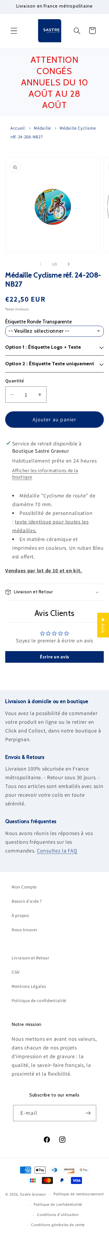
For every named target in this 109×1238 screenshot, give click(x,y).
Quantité (14, 381)
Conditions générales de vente (58, 1224)
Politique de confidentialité (39, 1000)
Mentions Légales (29, 986)
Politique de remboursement (78, 1194)
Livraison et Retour (30, 958)
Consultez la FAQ (57, 850)
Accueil (17, 128)
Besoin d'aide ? (27, 901)
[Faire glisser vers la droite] (68, 264)
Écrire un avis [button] (54, 657)
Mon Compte (24, 887)
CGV (16, 972)
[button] (14, 30)
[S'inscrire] (88, 1113)
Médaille (42, 128)
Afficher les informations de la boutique (45, 473)
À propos (20, 915)
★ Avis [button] (103, 625)
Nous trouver (24, 929)
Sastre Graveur (33, 1194)
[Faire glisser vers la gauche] (40, 264)
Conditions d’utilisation (58, 1214)
